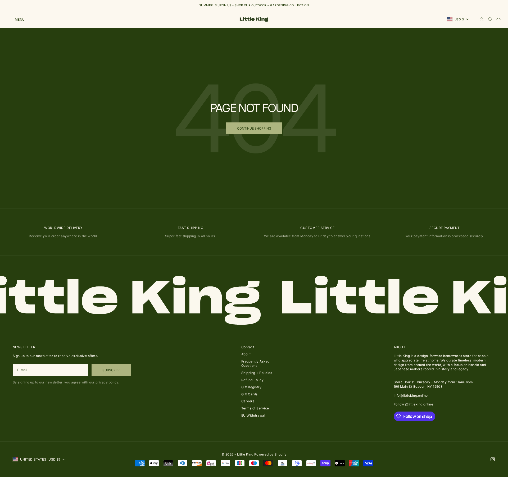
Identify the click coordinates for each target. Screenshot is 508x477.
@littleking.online (419, 404)
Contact (247, 347)
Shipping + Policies (256, 373)
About (246, 354)
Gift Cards (249, 394)
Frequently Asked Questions (255, 363)
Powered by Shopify (270, 454)
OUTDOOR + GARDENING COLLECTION (280, 5)
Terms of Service (255, 408)
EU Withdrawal (253, 415)
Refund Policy (252, 380)
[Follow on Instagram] (492, 459)
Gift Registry (251, 387)
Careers (247, 401)
